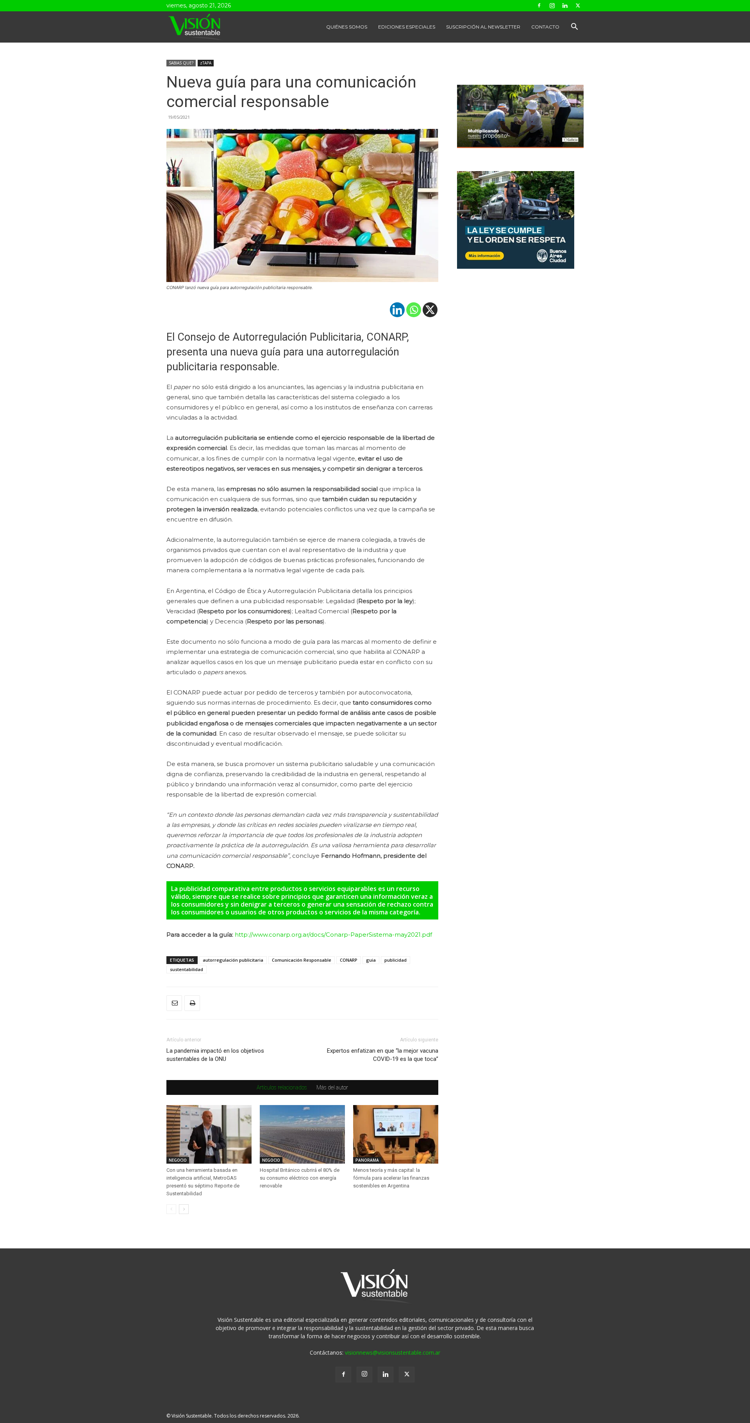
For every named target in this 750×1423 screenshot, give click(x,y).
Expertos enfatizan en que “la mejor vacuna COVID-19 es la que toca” (382, 1054)
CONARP (348, 960)
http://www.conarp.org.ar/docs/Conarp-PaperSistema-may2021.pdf (333, 934)
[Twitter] (578, 5)
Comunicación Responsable (301, 960)
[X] (430, 309)
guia (371, 960)
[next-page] (184, 1209)
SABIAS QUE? (181, 63)
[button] (574, 27)
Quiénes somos (346, 27)
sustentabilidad (186, 969)
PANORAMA (367, 1160)
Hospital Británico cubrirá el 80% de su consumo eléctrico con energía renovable (299, 1178)
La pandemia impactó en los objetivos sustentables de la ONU (215, 1054)
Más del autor (332, 1087)
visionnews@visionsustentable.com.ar (392, 1352)
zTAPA (205, 63)
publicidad (395, 960)
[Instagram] (552, 5)
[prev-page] (171, 1209)
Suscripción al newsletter (483, 27)
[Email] (174, 1003)
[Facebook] (539, 5)
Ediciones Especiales (406, 27)
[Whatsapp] (413, 309)
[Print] (192, 1003)
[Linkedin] (565, 5)
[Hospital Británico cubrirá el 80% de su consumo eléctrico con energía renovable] (302, 1134)
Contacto (545, 27)
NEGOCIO (178, 1160)
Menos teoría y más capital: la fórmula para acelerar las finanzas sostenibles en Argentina (391, 1178)
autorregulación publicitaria (233, 960)
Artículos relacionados (282, 1087)
